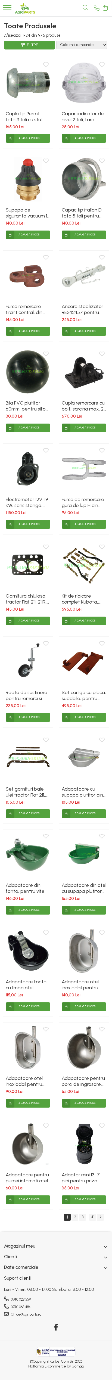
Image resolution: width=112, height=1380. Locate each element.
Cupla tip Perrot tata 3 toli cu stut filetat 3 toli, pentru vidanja (27, 117)
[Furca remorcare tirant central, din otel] (28, 275)
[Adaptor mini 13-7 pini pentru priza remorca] (84, 1144)
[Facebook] (56, 1327)
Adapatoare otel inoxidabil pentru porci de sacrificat (25, 1081)
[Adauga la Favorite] (46, 65)
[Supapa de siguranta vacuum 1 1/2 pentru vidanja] (28, 179)
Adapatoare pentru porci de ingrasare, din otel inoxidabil (83, 1081)
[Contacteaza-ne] (96, 8)
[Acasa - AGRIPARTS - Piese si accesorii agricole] (25, 8)
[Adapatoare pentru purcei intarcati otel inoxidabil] (28, 1144)
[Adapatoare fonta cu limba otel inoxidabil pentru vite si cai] (28, 951)
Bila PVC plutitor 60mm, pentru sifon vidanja (27, 406)
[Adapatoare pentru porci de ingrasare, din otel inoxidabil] (84, 1047)
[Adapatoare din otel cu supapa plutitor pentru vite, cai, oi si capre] (84, 854)
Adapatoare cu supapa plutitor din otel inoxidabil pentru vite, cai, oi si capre (83, 792)
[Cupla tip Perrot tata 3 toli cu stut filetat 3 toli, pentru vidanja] (28, 83)
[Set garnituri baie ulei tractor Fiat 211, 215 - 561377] (28, 758)
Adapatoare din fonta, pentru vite (25, 888)
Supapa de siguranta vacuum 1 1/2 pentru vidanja (26, 213)
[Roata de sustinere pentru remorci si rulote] (28, 661)
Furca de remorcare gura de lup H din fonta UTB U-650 (83, 502)
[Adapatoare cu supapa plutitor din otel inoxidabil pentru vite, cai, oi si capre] (84, 758)
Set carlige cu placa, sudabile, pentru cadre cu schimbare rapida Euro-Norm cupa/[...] (84, 695)
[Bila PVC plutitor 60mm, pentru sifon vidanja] (28, 372)
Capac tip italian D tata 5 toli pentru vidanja (82, 213)
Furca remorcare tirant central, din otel (24, 309)
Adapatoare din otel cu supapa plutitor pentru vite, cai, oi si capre (84, 888)
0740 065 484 (20, 1307)
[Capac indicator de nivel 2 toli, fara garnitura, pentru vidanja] (84, 83)
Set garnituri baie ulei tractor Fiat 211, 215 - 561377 (25, 792)
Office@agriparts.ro (25, 1314)
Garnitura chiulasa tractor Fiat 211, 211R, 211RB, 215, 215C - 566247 (26, 599)
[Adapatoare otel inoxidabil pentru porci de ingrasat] (84, 951)
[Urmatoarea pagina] (100, 1217)
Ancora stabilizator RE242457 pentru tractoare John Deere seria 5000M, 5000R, (83, 309)
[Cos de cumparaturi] (105, 8)
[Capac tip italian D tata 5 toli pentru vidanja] (84, 179)
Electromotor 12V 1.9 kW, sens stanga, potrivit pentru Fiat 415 (27, 502)
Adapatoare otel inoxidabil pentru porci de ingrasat (80, 985)
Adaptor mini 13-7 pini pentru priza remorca (81, 1178)
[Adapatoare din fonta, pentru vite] (28, 854)
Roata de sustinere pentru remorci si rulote (26, 695)
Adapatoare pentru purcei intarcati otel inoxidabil (27, 1178)
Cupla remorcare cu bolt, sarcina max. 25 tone (84, 406)
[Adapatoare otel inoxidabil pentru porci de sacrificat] (28, 1047)
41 (92, 1217)
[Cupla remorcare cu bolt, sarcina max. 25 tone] (84, 372)
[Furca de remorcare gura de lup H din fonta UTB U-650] (84, 468)
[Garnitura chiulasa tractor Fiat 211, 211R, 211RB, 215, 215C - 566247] (28, 565)
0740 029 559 (20, 1299)
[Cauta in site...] (85, 8)
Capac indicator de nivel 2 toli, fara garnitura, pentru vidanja (83, 117)
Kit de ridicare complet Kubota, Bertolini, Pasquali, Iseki (81, 599)
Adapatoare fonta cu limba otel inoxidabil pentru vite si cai (26, 985)
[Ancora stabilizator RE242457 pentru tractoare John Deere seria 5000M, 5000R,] (84, 275)
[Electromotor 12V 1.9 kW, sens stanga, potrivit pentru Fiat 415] (28, 468)
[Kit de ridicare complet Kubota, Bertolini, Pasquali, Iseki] (84, 565)
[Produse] (7, 8)
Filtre (31, 45)
